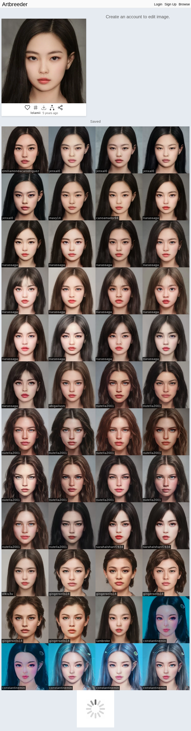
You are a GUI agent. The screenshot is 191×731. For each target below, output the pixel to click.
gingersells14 (59, 593)
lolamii (36, 112)
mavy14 (55, 218)
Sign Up (170, 4)
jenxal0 (54, 171)
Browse (184, 4)
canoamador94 (107, 218)
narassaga (151, 218)
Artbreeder (15, 4)
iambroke (103, 640)
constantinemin (154, 640)
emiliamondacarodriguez (20, 171)
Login (158, 4)
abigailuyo (57, 406)
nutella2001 (105, 406)
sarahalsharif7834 (109, 546)
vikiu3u (7, 593)
